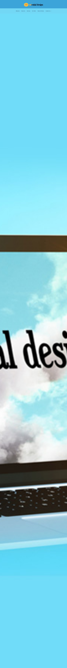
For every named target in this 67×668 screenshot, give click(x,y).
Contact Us (48, 10)
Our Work (34, 10)
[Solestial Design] (33, 4)
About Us (23, 10)
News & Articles (41, 10)
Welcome (18, 10)
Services (28, 10)
